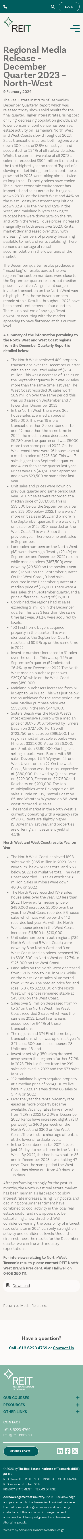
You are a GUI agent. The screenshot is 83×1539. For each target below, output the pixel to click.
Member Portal (21, 1451)
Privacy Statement (17, 1489)
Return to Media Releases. (25, 1305)
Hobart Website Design (48, 1530)
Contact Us (63, 1348)
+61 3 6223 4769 (32, 1348)
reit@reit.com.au (17, 1435)
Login (69, 7)
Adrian (23, 1530)
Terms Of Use (45, 1489)
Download (21, 1285)
